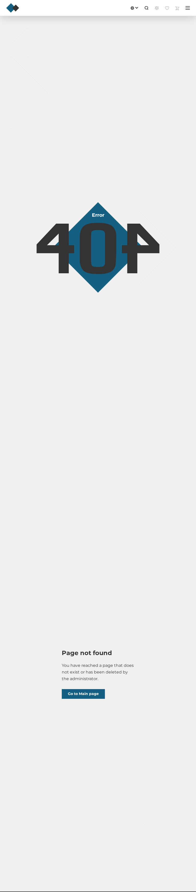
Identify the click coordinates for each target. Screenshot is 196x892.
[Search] (146, 8)
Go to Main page (83, 693)
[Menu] (188, 8)
